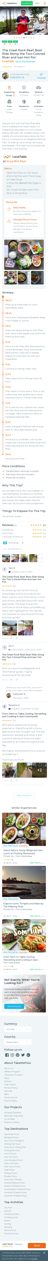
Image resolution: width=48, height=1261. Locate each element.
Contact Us (27, 3)
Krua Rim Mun (16, 161)
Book (37, 1245)
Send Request (14, 1006)
